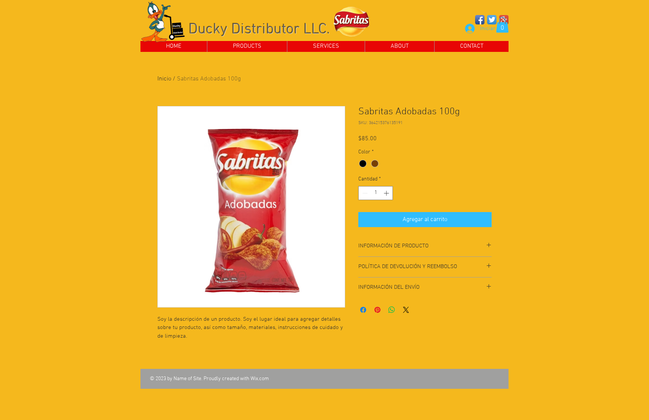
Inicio (164, 79)
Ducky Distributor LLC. (259, 30)
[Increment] (387, 193)
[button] (502, 25)
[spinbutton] (375, 193)
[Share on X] (406, 309)
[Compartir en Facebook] (363, 309)
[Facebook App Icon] (479, 19)
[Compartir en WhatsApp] (391, 309)
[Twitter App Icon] (492, 19)
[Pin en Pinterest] (377, 309)
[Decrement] (364, 193)
